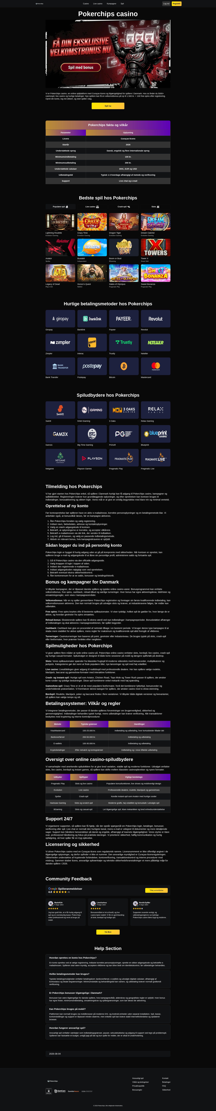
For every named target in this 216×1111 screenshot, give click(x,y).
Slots (154, 207)
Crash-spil (122, 207)
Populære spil (59, 207)
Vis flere (108, 932)
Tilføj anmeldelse (156, 890)
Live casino (90, 207)
